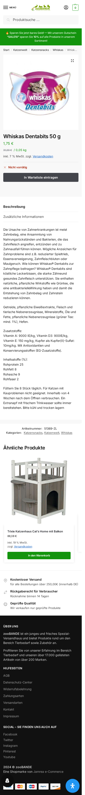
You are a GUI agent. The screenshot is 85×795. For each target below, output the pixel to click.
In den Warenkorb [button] (39, 555)
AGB (6, 675)
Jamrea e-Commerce (48, 771)
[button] (74, 8)
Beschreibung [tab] (14, 207)
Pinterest (9, 751)
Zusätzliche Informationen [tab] (23, 217)
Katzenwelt (20, 50)
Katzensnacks (40, 50)
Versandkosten (43, 156)
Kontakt (8, 709)
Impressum (11, 716)
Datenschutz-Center (17, 682)
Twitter (8, 740)
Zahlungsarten (13, 696)
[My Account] (66, 8)
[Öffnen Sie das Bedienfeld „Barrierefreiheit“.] (73, 786)
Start (6, 50)
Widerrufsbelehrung (17, 689)
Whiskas (58, 50)
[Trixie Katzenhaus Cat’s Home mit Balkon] (39, 490)
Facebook (10, 734)
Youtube (9, 757)
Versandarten (12, 702)
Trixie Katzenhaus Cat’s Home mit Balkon (35, 531)
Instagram (10, 745)
